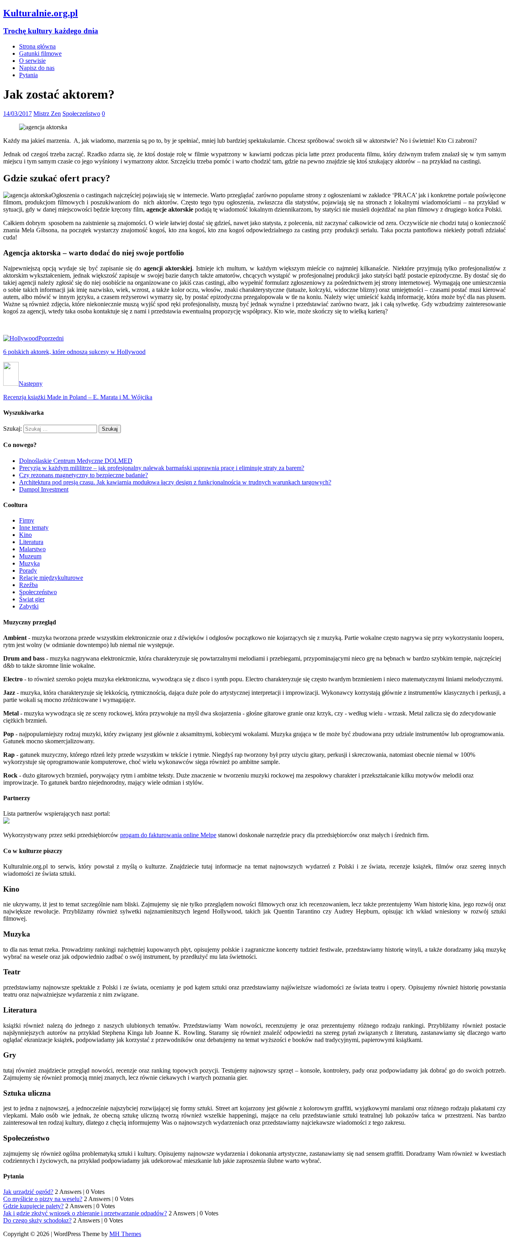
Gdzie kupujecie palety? (33, 1206)
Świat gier (32, 599)
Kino (25, 534)
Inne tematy (34, 527)
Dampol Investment (43, 489)
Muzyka (29, 563)
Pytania (28, 75)
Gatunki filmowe (40, 53)
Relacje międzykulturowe (51, 577)
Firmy (26, 520)
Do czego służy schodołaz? (37, 1220)
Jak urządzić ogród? (28, 1191)
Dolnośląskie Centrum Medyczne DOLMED (75, 460)
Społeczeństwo (81, 113)
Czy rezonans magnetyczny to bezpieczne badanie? (83, 475)
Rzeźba (28, 584)
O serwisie (32, 60)
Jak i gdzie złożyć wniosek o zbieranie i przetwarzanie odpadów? (85, 1213)
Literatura (31, 541)
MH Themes (125, 1233)
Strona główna (37, 46)
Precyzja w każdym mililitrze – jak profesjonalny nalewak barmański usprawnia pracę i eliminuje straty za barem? (161, 468)
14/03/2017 (17, 113)
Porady (28, 570)
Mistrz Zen (47, 113)
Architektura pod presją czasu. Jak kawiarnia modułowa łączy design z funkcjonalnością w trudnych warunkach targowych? (175, 482)
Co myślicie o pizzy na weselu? (42, 1198)
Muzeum (30, 556)
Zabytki (29, 606)
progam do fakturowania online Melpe (168, 835)
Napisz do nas (36, 67)
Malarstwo (32, 549)
